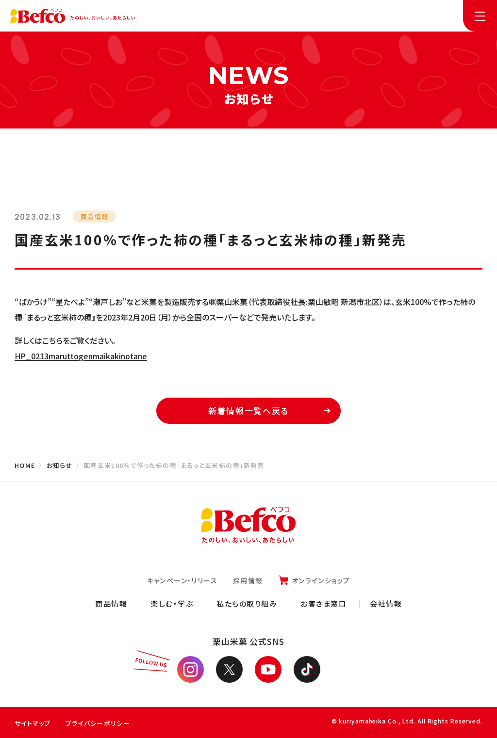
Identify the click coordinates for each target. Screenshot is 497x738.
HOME (25, 465)
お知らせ (60, 465)
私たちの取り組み (246, 603)
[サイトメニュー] (480, 16)
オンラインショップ (321, 580)
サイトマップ (33, 723)
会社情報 (386, 603)
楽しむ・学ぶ (171, 603)
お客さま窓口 (323, 603)
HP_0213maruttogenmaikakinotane (81, 356)
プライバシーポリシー (98, 723)
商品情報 (111, 603)
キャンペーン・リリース (182, 580)
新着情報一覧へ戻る (248, 410)
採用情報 (248, 580)
